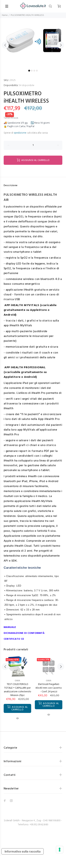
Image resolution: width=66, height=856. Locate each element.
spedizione (20, 133)
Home (5, 15)
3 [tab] (34, 71)
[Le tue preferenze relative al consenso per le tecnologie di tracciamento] (59, 849)
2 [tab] (32, 71)
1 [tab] (29, 71)
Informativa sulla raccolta (23, 851)
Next (60, 45)
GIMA (17, 681)
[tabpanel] (33, 43)
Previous (5, 45)
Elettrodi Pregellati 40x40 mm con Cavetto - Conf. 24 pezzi (48, 688)
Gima (48, 681)
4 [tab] (37, 71)
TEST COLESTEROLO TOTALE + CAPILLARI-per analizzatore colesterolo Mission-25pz (17, 689)
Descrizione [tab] (11, 185)
